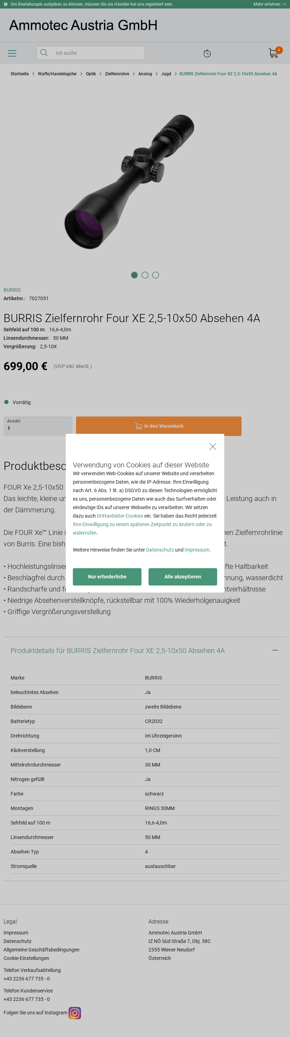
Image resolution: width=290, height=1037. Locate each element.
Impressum (197, 550)
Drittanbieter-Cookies (120, 516)
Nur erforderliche (107, 576)
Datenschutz (160, 550)
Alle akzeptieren (182, 576)
